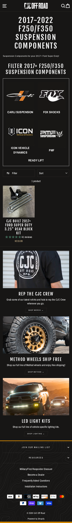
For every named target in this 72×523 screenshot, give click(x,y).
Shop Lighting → (36, 434)
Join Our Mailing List (36, 447)
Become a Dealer (36, 474)
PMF (51, 150)
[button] (13, 237)
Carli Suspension (20, 112)
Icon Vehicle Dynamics (20, 150)
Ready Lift (36, 160)
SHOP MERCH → (36, 310)
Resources (36, 457)
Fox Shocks (51, 112)
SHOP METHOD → (36, 372)
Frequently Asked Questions (36, 480)
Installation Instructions (36, 486)
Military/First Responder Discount (36, 469)
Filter (14, 173)
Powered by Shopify (36, 518)
